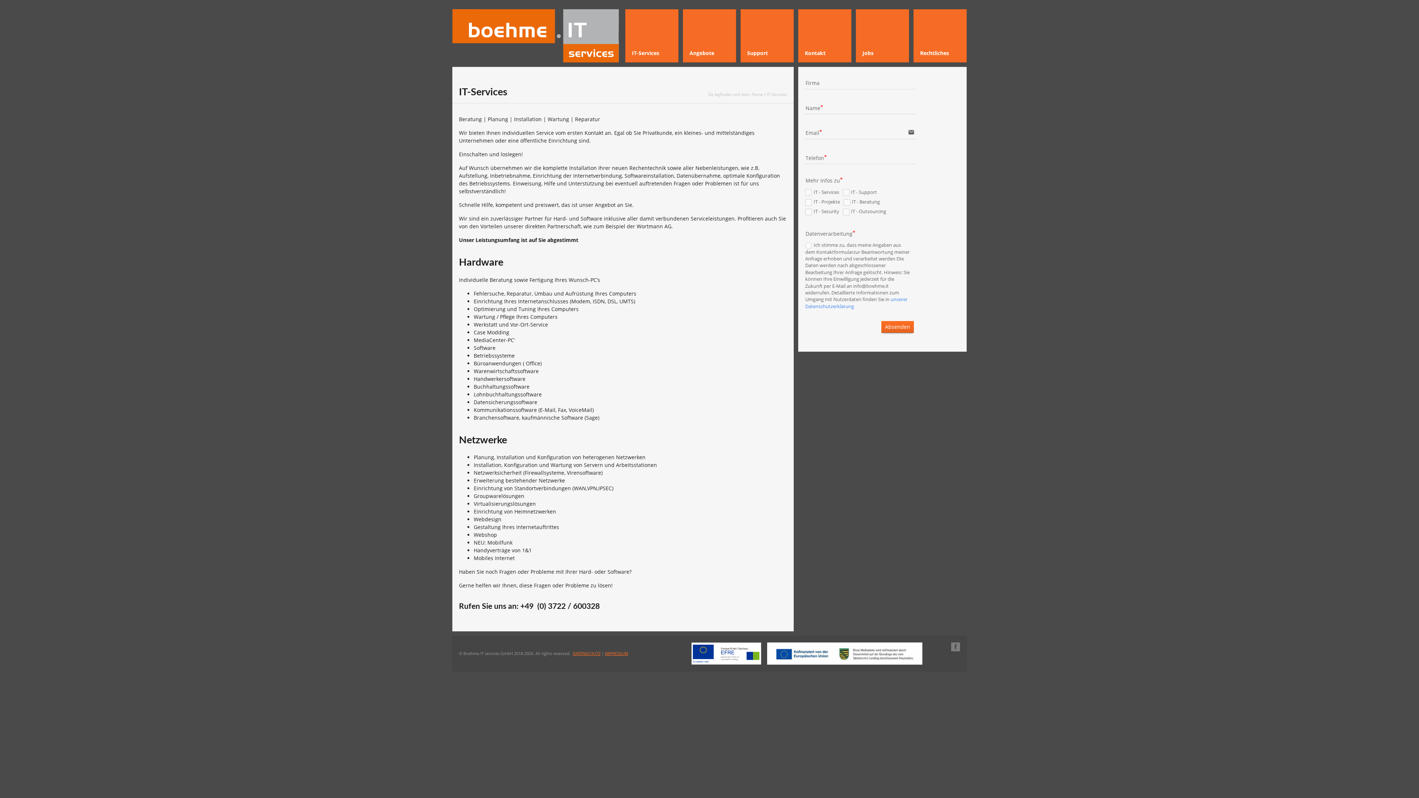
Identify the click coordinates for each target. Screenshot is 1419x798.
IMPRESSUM (616, 653)
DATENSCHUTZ (586, 653)
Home (757, 94)
